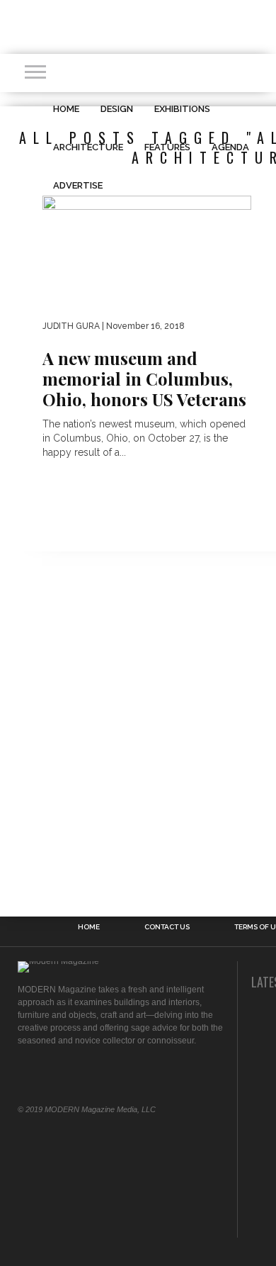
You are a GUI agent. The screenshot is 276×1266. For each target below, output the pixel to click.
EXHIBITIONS (182, 108)
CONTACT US (167, 927)
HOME (66, 108)
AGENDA (230, 147)
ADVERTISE (78, 185)
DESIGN (116, 108)
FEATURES (167, 147)
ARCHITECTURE (88, 147)
